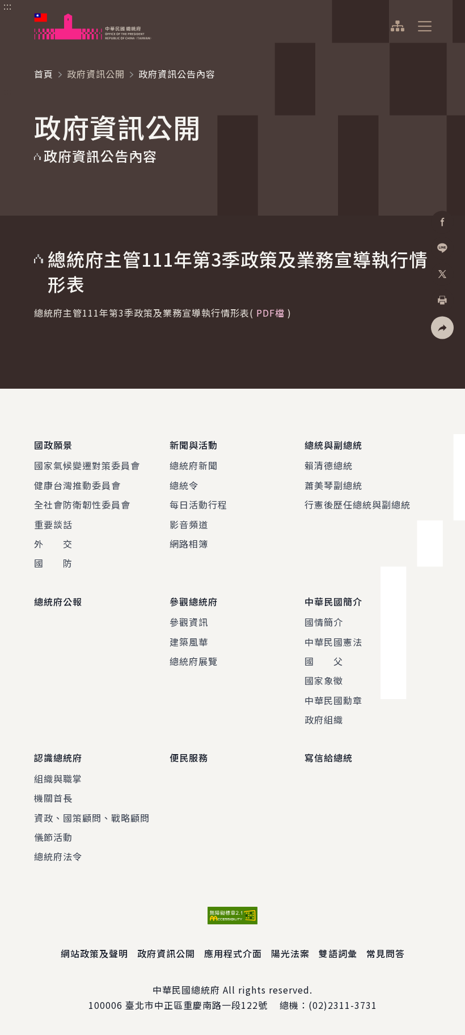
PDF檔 (270, 312)
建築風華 (189, 642)
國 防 (53, 563)
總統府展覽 (194, 661)
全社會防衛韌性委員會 (82, 504)
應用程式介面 (233, 953)
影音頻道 (189, 524)
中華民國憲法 (333, 642)
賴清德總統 (329, 465)
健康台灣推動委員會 (77, 485)
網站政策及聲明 (94, 953)
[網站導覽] (397, 26)
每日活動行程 (198, 504)
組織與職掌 (58, 778)
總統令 (184, 485)
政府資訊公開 (96, 74)
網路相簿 (189, 543)
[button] (442, 328)
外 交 (53, 543)
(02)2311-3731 (342, 1005)
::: (7, 6)
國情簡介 (324, 622)
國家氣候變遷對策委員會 (87, 465)
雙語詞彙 (338, 953)
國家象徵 (324, 680)
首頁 (43, 74)
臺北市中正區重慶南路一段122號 (196, 1005)
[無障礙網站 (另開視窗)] (232, 915)
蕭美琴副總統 (333, 485)
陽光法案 (290, 953)
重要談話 (53, 524)
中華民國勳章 (333, 700)
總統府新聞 (194, 465)
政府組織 (324, 719)
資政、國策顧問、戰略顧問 (92, 817)
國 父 (324, 661)
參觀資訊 (189, 622)
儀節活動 (53, 837)
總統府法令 (58, 856)
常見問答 (385, 953)
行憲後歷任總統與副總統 (358, 504)
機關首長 (53, 798)
